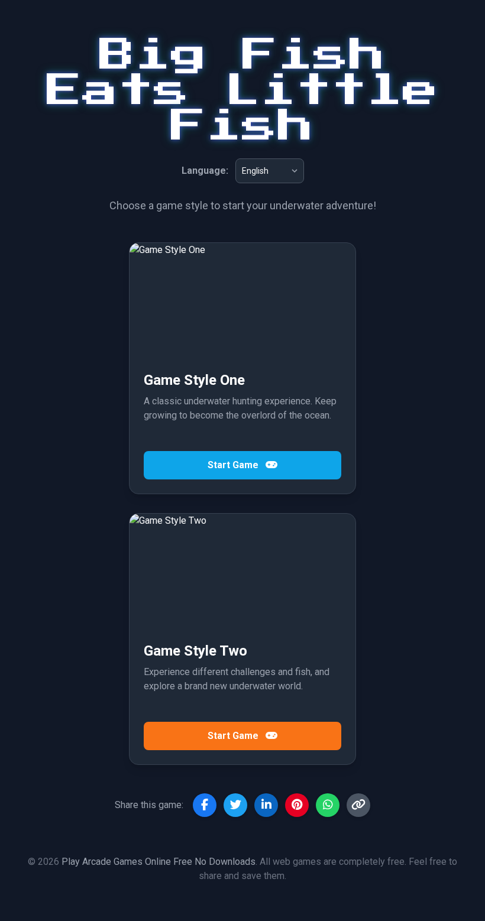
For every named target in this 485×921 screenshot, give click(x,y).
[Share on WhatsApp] (328, 805)
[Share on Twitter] (235, 805)
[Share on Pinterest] (297, 805)
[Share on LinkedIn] (266, 805)
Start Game (234, 465)
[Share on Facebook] (204, 805)
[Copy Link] (358, 805)
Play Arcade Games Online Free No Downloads (159, 861)
